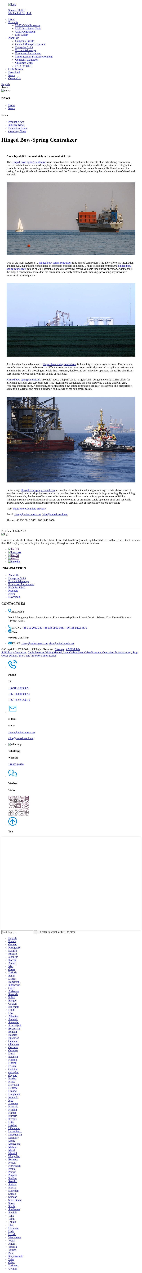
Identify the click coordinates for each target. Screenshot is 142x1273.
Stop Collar (21, 34)
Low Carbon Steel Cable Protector (82, 652)
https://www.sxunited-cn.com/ (29, 508)
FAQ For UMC (23, 65)
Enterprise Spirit (24, 47)
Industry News (16, 124)
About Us (13, 37)
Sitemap (59, 649)
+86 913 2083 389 (32, 627)
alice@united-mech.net (55, 514)
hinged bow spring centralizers (59, 364)
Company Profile (24, 40)
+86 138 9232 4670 (76, 627)
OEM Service (15, 69)
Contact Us (14, 78)
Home (11, 19)
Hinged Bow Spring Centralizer (29, 162)
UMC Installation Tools (28, 28)
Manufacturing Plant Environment (33, 56)
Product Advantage (25, 50)
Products (13, 22)
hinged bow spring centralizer (55, 262)
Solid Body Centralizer (13, 652)
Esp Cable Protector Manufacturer (37, 655)
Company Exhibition (26, 59)
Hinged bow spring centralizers (24, 379)
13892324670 (16, 764)
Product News (16, 121)
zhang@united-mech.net (27, 514)
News (11, 75)
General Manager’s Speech (30, 44)
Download (14, 72)
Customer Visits (24, 62)
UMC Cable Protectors (27, 25)
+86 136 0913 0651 (54, 627)
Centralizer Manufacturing (116, 652)
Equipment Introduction (28, 53)
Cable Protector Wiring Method (45, 652)
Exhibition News (17, 128)
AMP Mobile (73, 649)
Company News (17, 131)
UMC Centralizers (25, 31)
